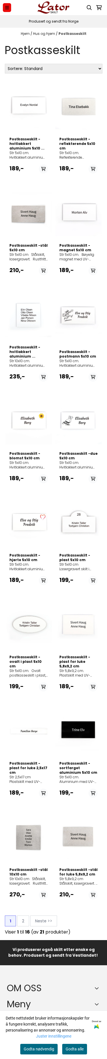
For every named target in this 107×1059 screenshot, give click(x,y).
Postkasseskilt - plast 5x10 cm (74, 557)
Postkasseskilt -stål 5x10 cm (28, 247)
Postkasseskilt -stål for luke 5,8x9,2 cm (78, 872)
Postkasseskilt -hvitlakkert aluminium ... (24, 352)
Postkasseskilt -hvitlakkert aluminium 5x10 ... (27, 144)
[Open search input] (89, 7)
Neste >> (43, 921)
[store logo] (53, 7)
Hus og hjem (44, 33)
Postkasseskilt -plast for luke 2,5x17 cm (28, 768)
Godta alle (75, 1049)
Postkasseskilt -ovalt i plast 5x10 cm (25, 662)
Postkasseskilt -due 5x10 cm (78, 455)
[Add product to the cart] (43, 168)
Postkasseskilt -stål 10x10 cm (28, 872)
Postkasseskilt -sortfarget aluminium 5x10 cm (78, 768)
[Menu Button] (7, 7)
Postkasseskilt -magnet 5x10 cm (75, 247)
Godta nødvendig (39, 1049)
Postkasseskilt (72, 33)
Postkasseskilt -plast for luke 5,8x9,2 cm (74, 662)
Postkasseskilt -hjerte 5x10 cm (24, 557)
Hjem (26, 33)
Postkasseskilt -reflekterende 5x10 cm (77, 144)
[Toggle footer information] (98, 988)
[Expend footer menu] (98, 1004)
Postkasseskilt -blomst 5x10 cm (24, 455)
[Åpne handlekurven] (99, 8)
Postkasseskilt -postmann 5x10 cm (77, 354)
